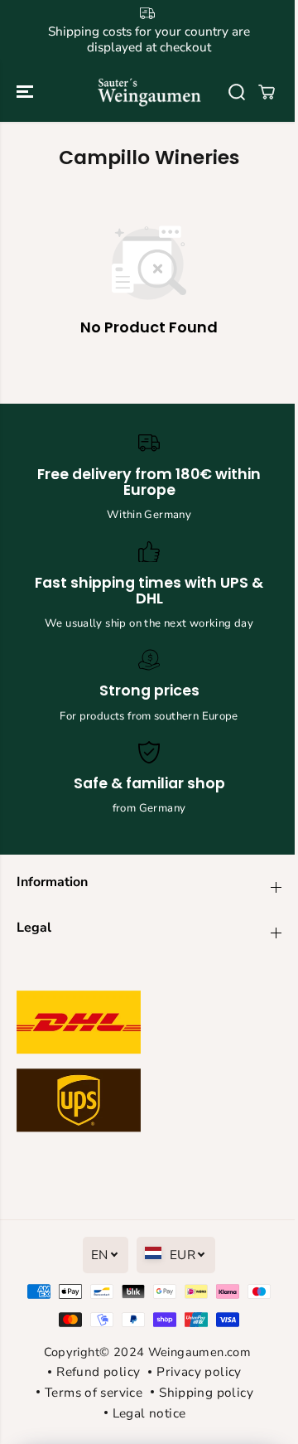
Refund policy (98, 1371)
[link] (149, 1065)
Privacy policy (198, 1371)
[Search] (237, 92)
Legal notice (149, 1413)
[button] (26, 91)
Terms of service (93, 1392)
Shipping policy (206, 1392)
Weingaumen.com (199, 1352)
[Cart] (266, 92)
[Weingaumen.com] (149, 91)
